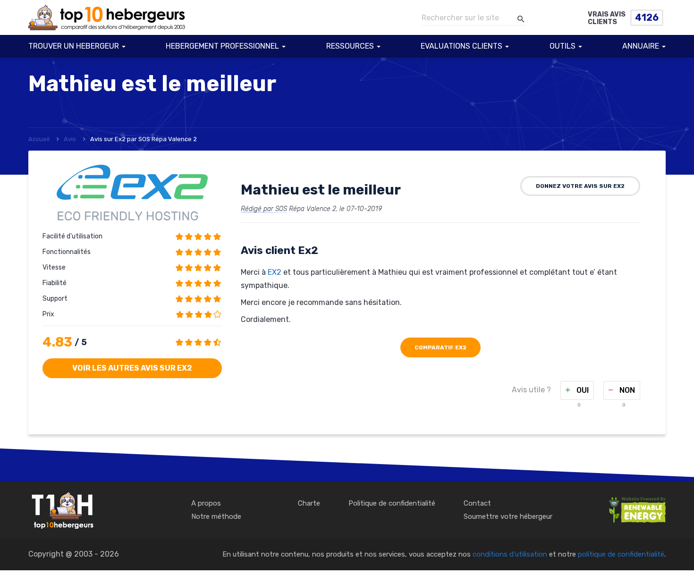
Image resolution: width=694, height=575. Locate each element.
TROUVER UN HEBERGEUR (73, 46)
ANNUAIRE (640, 46)
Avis (70, 139)
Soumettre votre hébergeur (508, 516)
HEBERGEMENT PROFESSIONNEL (222, 46)
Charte (309, 503)
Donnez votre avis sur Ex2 (580, 186)
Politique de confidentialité (391, 503)
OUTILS (563, 46)
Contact (477, 503)
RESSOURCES (350, 46)
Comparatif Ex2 (440, 347)
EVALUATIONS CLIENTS (461, 46)
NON (626, 390)
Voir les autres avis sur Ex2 (132, 368)
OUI (582, 390)
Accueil (39, 139)
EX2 (274, 272)
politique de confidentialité (621, 554)
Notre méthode (216, 516)
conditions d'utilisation (510, 554)
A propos (206, 503)
